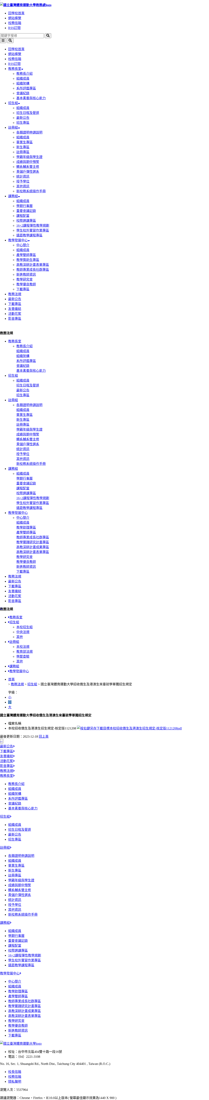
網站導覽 (14, 18)
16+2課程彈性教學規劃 (32, 225)
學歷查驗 (22, 656)
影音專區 (14, 318)
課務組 (13, 196)
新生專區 (22, 147)
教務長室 (14, 68)
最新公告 (22, 117)
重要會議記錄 (26, 211)
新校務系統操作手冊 (31, 191)
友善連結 (14, 309)
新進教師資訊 (26, 274)
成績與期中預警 (27, 162)
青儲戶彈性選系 (27, 171)
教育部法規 (24, 651)
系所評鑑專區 (26, 88)
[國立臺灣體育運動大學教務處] (104, 4)
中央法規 (22, 632)
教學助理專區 (26, 527)
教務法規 (14, 294)
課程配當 (22, 215)
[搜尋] (48, 35)
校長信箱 (14, 1071)
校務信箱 (14, 23)
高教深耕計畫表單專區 (32, 264)
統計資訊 (22, 176)
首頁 (11, 679)
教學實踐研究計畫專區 (32, 542)
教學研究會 (24, 279)
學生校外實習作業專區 (32, 230)
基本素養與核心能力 (31, 98)
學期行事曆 (24, 206)
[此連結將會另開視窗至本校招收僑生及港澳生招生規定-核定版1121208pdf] (129, 728)
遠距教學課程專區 (29, 235)
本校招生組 (24, 627)
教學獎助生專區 (27, 260)
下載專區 (22, 289)
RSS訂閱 (14, 28)
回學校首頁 (16, 13)
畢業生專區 (24, 142)
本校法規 (22, 646)
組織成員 (22, 78)
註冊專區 (22, 152)
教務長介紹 (24, 73)
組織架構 (22, 83)
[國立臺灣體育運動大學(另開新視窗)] (21, 1043)
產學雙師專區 (26, 255)
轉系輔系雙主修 (27, 166)
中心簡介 (22, 245)
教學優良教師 (26, 284)
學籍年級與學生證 (29, 157)
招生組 (13, 103)
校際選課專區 (26, 220)
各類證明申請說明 (29, 132)
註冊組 (13, 127)
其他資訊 (22, 186)
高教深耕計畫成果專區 (32, 547)
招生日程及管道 (27, 113)
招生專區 (22, 122)
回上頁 (44, 736)
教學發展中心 (18, 240)
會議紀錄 (22, 93)
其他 (19, 637)
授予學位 (22, 181)
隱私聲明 (14, 1081)
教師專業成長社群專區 (32, 269)
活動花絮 (14, 313)
